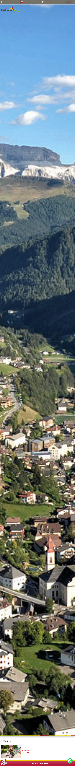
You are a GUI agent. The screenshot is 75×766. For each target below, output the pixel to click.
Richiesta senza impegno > (37, 763)
